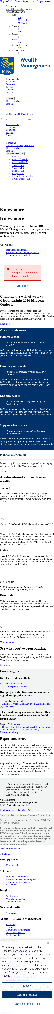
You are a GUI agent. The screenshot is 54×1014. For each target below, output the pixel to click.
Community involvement (18, 929)
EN (19, 17)
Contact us (11, 6)
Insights (9, 132)
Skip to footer (43, 1)
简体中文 (23, 20)
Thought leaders (13, 901)
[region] (27, 977)
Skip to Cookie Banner (11, 1)
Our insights (12, 896)
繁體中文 (23, 23)
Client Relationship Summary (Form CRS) (29, 815)
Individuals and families (17, 250)
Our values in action (15, 932)
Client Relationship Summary (20, 9)
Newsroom (11, 913)
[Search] (29, 119)
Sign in (9, 104)
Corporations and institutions (19, 255)
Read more (5, 324)
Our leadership (13, 935)
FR (19, 31)
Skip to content (29, 1)
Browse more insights (10, 732)
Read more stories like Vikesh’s (15, 810)
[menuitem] (27, 119)
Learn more (5, 665)
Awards (9, 927)
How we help (12, 124)
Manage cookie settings (27, 1003)
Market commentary (15, 899)
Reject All (27, 985)
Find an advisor (13, 101)
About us (10, 127)
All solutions (12, 884)
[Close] (48, 943)
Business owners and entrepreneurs (22, 252)
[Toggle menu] (1, 109)
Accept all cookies (27, 995)
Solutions (10, 130)
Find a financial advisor (10, 849)
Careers (9, 135)
